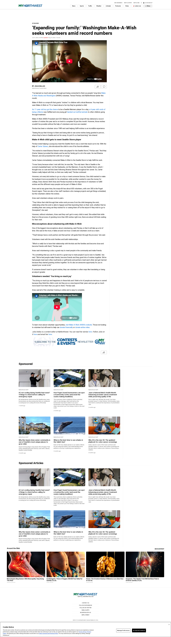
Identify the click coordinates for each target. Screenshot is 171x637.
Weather (98, 6)
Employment (85, 615)
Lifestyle (108, 6)
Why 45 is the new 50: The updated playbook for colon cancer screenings (102, 441)
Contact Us (85, 603)
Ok (169, 624)
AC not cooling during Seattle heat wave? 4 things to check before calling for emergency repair (34, 395)
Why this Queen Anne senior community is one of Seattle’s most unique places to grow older (34, 442)
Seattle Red (136, 2)
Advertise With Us (85, 612)
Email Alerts (85, 610)
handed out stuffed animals (77, 112)
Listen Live (137, 6)
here (90, 332)
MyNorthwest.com (84, 620)
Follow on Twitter (85, 607)
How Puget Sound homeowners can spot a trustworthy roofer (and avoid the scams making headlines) (69, 395)
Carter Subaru (43, 146)
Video (127, 6)
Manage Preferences (123, 630)
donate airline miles (82, 327)
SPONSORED (35, 23)
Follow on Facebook (85, 605)
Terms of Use (82, 631)
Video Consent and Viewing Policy (48, 633)
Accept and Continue (139, 630)
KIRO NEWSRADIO (118, 2)
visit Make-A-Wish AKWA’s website (79, 325)
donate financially (66, 327)
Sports (82, 6)
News (73, 6)
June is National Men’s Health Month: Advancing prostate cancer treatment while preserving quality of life (102, 395)
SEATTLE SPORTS (128, 2)
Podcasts (118, 6)
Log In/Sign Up (148, 2)
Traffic (90, 6)
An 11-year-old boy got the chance (45, 109)
